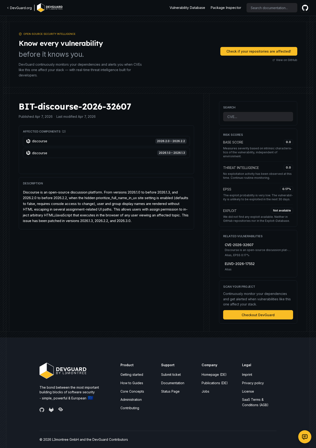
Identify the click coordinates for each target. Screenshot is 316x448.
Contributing (129, 408)
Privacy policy (253, 383)
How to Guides (131, 383)
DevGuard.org (21, 8)
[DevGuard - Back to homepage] (49, 7)
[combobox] (272, 7)
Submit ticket (171, 374)
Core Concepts (132, 391)
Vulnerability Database (187, 7)
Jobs (205, 391)
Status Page (170, 391)
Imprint (247, 374)
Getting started (131, 374)
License (248, 391)
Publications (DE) (215, 383)
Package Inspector (226, 7)
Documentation (172, 383)
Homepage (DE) (214, 374)
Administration (131, 399)
